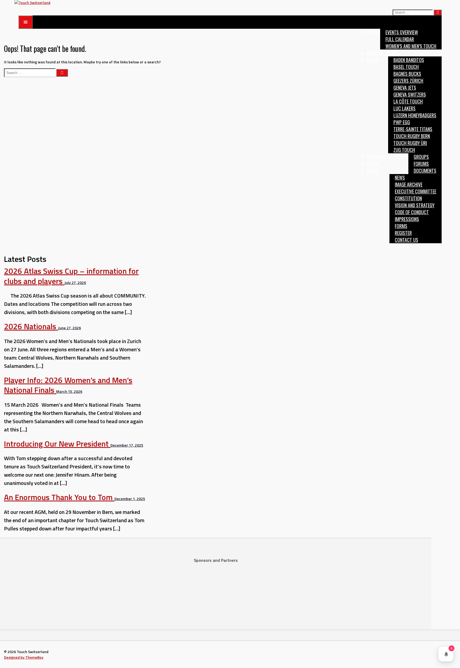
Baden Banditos (408, 59)
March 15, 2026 (69, 391)
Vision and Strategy (414, 205)
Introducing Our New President (57, 444)
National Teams (382, 53)
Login (372, 170)
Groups (421, 156)
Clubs (373, 59)
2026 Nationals (31, 326)
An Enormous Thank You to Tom (59, 497)
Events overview (401, 32)
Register (403, 232)
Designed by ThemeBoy (23, 657)
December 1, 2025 (129, 498)
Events (373, 32)
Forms (401, 225)
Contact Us (406, 239)
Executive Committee (415, 191)
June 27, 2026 (69, 328)
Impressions (407, 219)
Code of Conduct (412, 212)
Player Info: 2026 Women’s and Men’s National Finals (68, 385)
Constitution (408, 198)
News (400, 177)
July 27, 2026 (75, 282)
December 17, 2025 (126, 445)
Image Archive (408, 184)
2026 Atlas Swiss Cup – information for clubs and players (71, 276)
